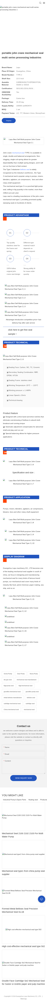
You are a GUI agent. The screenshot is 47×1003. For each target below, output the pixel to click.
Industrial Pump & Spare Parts (14, 800)
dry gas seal (8, 680)
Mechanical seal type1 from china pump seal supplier (23, 872)
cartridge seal (30, 703)
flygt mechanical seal (25, 686)
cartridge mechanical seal (12, 703)
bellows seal (25, 169)
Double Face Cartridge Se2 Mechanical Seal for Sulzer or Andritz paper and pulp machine (23, 982)
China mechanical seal (11, 709)
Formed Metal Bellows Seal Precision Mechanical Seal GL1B (20, 910)
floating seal (33, 800)
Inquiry (8, 120)
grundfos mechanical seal (12, 691)
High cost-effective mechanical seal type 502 (23, 946)
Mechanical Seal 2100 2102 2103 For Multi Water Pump (22, 835)
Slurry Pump (34, 674)
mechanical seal (18, 153)
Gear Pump (21, 674)
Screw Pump (8, 674)
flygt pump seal (9, 686)
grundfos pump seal (32, 691)
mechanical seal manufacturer (27, 680)
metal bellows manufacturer (13, 697)
